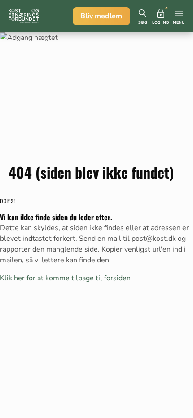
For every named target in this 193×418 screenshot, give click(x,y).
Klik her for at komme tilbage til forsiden (65, 278)
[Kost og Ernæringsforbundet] (24, 16)
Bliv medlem (101, 16)
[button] (143, 16)
